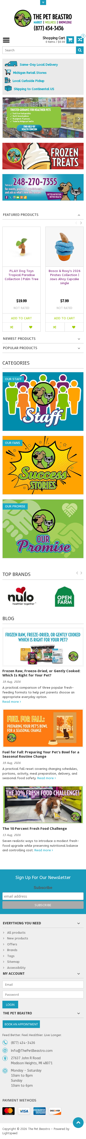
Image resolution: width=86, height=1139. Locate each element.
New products (17, 938)
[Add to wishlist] (31, 327)
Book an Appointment (21, 1024)
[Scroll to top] (78, 1122)
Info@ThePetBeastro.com (32, 1051)
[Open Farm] (64, 596)
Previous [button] (76, 222)
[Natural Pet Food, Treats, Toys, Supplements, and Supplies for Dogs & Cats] (43, 20)
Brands (12, 950)
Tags (11, 956)
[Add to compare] (12, 327)
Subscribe (43, 888)
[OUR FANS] (43, 438)
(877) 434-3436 (23, 1043)
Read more (11, 701)
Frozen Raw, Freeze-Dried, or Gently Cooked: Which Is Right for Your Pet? (41, 673)
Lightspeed (9, 1133)
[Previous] (7, 119)
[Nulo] (21, 596)
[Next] (79, 119)
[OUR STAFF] (43, 375)
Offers (12, 944)
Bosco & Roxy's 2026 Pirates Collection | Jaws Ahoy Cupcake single (65, 277)
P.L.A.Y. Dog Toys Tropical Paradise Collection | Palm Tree (21, 275)
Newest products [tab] (19, 338)
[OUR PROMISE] (43, 502)
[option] (21, 281)
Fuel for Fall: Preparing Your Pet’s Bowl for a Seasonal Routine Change (40, 754)
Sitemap (13, 961)
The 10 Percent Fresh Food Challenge (34, 828)
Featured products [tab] (20, 215)
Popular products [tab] (20, 348)
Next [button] (81, 222)
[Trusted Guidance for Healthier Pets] (43, 117)
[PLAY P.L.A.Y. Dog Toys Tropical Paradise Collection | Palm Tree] (21, 246)
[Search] (80, 50)
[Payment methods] (8, 1111)
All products (16, 932)
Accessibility (16, 967)
